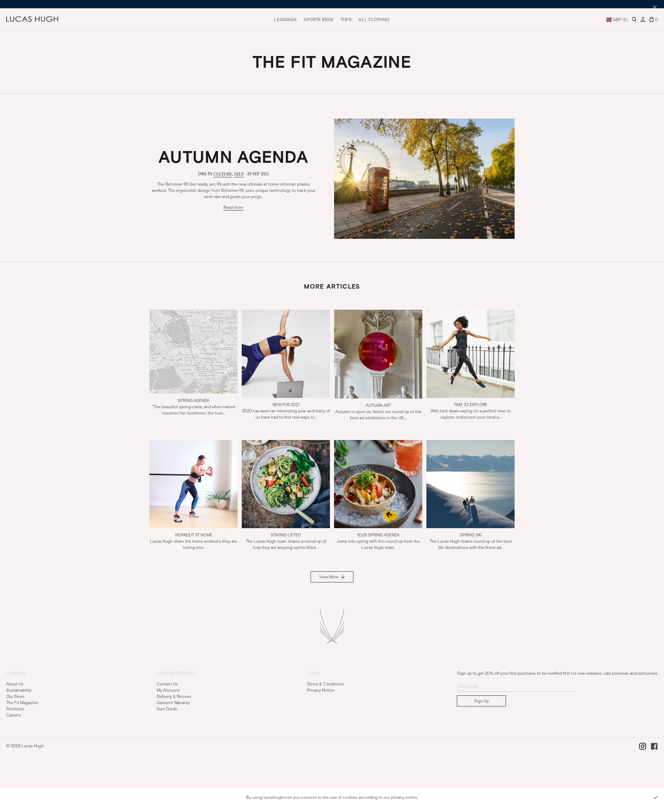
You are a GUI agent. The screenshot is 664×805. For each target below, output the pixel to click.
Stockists (15, 708)
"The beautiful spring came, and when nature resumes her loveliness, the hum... (193, 406)
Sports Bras (319, 19)
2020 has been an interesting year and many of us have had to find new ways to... (286, 411)
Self (239, 173)
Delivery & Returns (174, 696)
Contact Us (167, 683)
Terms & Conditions (325, 683)
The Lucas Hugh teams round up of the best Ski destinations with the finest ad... (471, 541)
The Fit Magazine (22, 702)
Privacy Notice (320, 689)
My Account (168, 689)
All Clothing (374, 19)
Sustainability (18, 689)
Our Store (15, 696)
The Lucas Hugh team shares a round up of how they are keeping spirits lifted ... (286, 541)
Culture (222, 173)
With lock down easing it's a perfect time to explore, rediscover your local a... (470, 411)
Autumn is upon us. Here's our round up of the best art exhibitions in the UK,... (378, 411)
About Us (15, 683)
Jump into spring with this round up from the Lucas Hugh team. (378, 541)
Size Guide (167, 708)
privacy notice (404, 797)
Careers (13, 714)
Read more (233, 207)
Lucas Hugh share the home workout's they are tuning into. (193, 541)
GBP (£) (620, 19)
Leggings (285, 19)
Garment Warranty (173, 702)
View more (329, 576)
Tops (346, 19)
